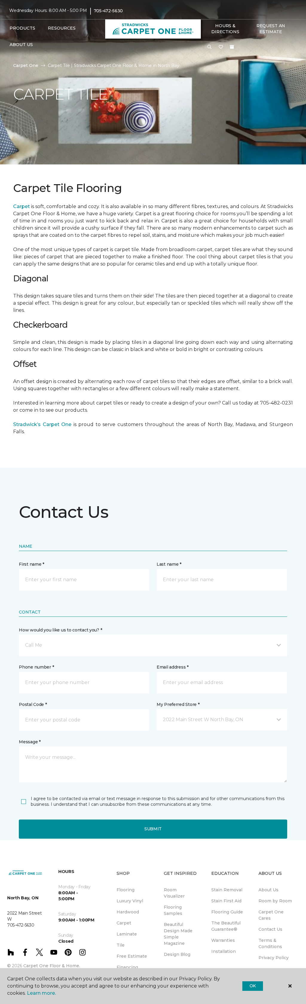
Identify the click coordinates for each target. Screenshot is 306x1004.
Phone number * (36, 667)
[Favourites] (221, 47)
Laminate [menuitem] (127, 934)
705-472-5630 (108, 10)
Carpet (21, 206)
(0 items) (232, 47)
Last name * (169, 564)
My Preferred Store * (178, 704)
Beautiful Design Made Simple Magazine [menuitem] (178, 934)
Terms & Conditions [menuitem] (270, 943)
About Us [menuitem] (268, 889)
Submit (153, 828)
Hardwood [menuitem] (128, 912)
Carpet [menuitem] (124, 923)
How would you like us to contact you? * (60, 630)
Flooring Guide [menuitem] (227, 912)
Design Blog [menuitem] (177, 954)
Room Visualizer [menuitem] (174, 893)
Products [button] (22, 28)
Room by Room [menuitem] (275, 901)
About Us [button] (21, 44)
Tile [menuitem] (121, 945)
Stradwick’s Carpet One (42, 424)
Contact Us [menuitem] (270, 929)
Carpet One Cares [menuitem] (271, 915)
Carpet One (25, 65)
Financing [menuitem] (127, 967)
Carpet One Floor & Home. (51, 965)
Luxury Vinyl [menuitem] (130, 901)
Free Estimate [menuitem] (132, 956)
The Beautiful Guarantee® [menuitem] (226, 926)
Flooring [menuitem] (125, 889)
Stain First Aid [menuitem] (226, 901)
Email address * (173, 667)
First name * (31, 564)
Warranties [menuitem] (223, 940)
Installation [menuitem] (223, 951)
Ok (253, 985)
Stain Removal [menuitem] (226, 889)
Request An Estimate (270, 28)
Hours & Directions (225, 28)
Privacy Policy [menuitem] (273, 957)
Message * (29, 742)
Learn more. (41, 993)
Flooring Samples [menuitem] (173, 910)
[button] (209, 47)
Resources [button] (62, 28)
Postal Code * (33, 704)
